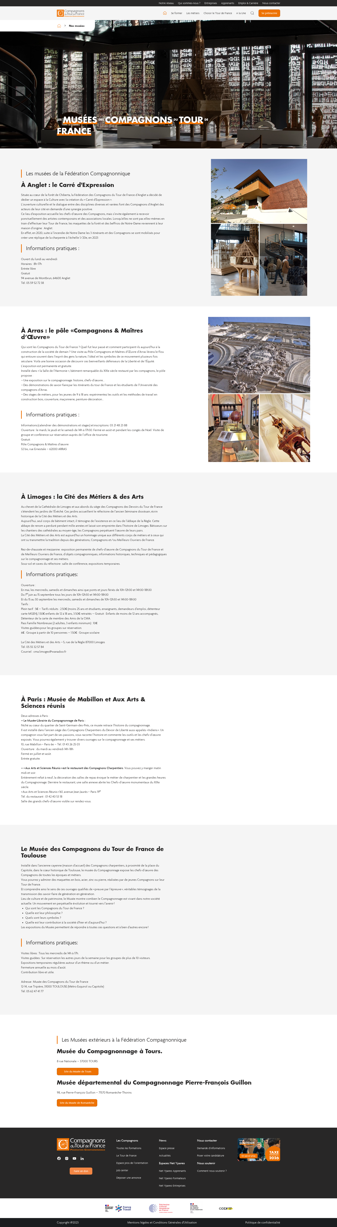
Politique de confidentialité (262, 1222)
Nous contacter (271, 3)
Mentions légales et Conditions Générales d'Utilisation (162, 1222)
